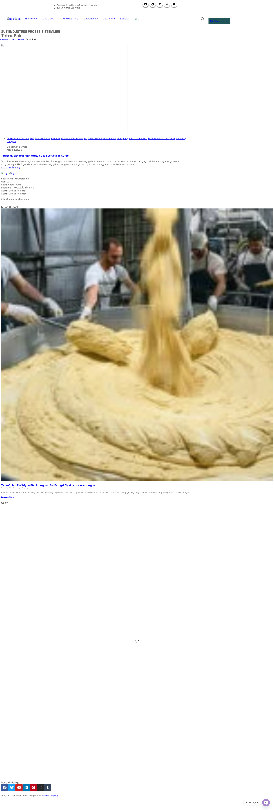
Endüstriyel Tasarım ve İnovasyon (69, 138)
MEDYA (106, 18)
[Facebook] (4, 787)
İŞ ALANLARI (89, 18)
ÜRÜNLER (68, 18)
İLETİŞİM (124, 18)
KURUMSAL (48, 18)
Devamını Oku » (7, 497)
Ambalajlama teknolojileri (20, 138)
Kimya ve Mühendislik (135, 138)
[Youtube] (19, 787)
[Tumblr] (47, 787)
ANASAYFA (29, 18)
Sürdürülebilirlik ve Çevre (161, 138)
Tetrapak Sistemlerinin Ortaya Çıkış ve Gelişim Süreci (35, 155)
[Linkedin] (26, 787)
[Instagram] (40, 787)
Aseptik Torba (42, 138)
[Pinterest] (33, 787)
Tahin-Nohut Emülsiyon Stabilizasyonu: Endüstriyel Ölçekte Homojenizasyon (48, 485)
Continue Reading (11, 167)
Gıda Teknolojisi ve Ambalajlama (105, 138)
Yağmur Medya (50, 795)
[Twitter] (11, 787)
